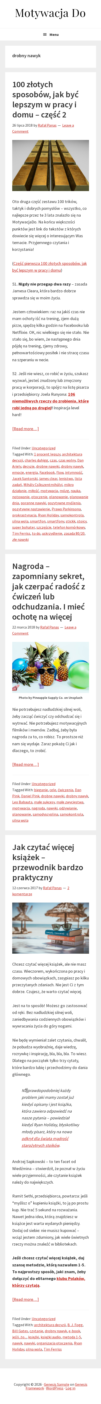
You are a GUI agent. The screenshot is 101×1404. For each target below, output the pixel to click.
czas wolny (67, 460)
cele (53, 789)
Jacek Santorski (25, 478)
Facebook (47, 472)
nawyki (52, 808)
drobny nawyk (72, 466)
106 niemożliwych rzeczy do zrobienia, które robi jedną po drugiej (50, 401)
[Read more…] (25, 428)
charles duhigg (36, 460)
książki (33, 1337)
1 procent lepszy (47, 454)
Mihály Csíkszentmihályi (42, 484)
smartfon (38, 521)
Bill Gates (20, 1331)
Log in (70, 1388)
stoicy (81, 521)
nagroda (38, 808)
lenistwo (66, 478)
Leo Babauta (22, 802)
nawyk (17, 1343)
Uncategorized (43, 448)
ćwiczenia (65, 789)
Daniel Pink (30, 796)
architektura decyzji (50, 1324)
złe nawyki (20, 539)
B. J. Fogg (75, 1324)
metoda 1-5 (71, 1337)
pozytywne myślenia (64, 503)
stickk (70, 521)
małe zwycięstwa (69, 802)
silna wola (20, 521)
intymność (73, 472)
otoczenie (39, 496)
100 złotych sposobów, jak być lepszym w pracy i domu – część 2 (45, 99)
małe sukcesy (44, 802)
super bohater (23, 527)
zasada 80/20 (74, 533)
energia (32, 472)
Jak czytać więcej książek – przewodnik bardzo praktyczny (47, 862)
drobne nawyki (47, 466)
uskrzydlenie (52, 533)
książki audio (51, 1337)
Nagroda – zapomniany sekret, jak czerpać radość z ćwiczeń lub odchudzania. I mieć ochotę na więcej (48, 591)
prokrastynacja (24, 515)
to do (36, 533)
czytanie (36, 1331)
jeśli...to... (19, 1337)
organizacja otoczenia (54, 1343)
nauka (75, 490)
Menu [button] (54, 34)
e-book (74, 1331)
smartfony (55, 521)
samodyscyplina (45, 814)
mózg (64, 490)
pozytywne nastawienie (31, 509)
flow (59, 472)
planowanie (58, 496)
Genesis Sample (56, 1384)
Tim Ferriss (21, 533)
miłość (33, 490)
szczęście (43, 527)
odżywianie (68, 808)
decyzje (29, 466)
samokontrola (72, 515)
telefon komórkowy (69, 527)
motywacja (49, 490)
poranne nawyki (33, 503)
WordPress (54, 1388)
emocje (18, 472)
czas (53, 460)
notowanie (21, 496)
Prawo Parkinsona (66, 509)
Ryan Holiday (48, 515)
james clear (48, 478)
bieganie (41, 789)
